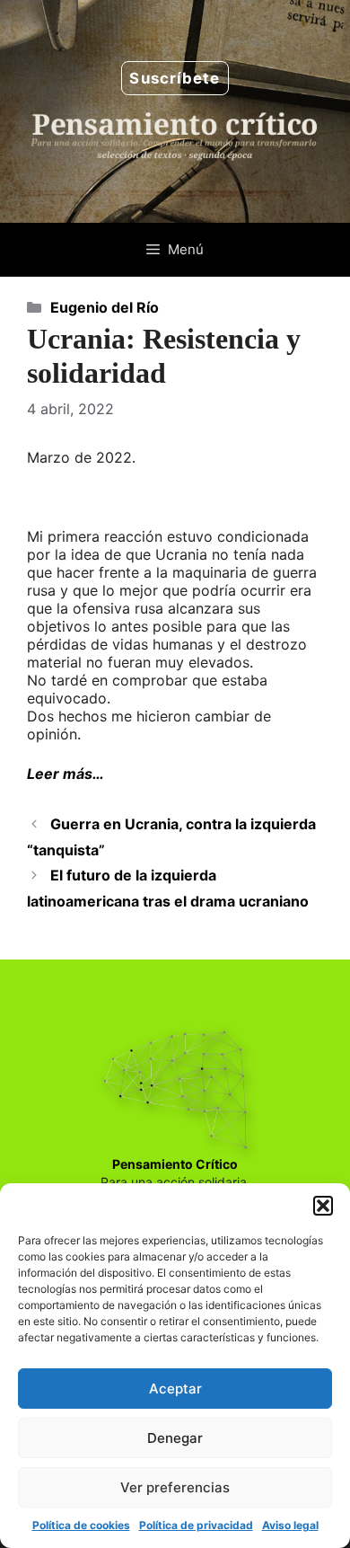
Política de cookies (81, 1525)
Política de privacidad (196, 1525)
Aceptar (175, 1388)
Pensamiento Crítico (175, 1164)
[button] (323, 1206)
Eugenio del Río (104, 307)
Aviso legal (290, 1525)
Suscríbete (174, 78)
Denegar (175, 1437)
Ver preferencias (175, 1487)
